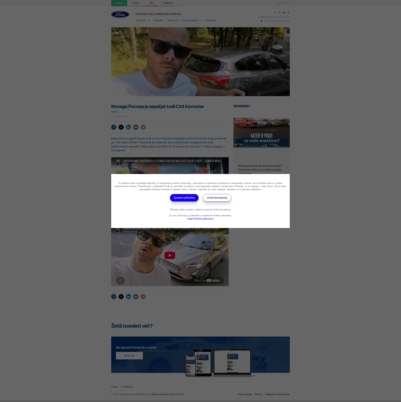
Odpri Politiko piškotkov (200, 219)
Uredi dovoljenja (217, 197)
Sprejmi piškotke (184, 197)
